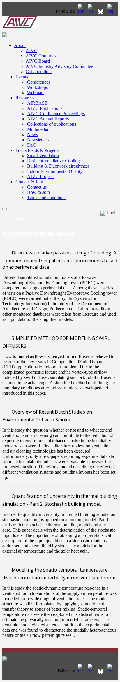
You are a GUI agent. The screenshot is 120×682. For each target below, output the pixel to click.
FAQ (31, 145)
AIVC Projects (40, 176)
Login (112, 212)
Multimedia (37, 129)
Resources (24, 97)
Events (21, 76)
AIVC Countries (41, 55)
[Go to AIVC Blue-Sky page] (101, 11)
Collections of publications (51, 124)
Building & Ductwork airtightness (58, 166)
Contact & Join (29, 181)
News (32, 134)
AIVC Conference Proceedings (56, 113)
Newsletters (38, 139)
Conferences (38, 82)
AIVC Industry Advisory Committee (59, 66)
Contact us (37, 186)
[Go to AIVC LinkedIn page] (81, 11)
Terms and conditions (46, 197)
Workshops (37, 87)
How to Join (38, 192)
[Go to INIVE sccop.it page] (112, 11)
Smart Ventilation (43, 155)
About (20, 45)
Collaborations (39, 71)
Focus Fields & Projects (37, 150)
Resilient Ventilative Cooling (53, 160)
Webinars (35, 92)
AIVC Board (38, 61)
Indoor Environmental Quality (54, 171)
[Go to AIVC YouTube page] (91, 11)
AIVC (31, 50)
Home (19, 218)
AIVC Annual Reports (48, 118)
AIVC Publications (44, 108)
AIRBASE (37, 103)
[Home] (19, 26)
